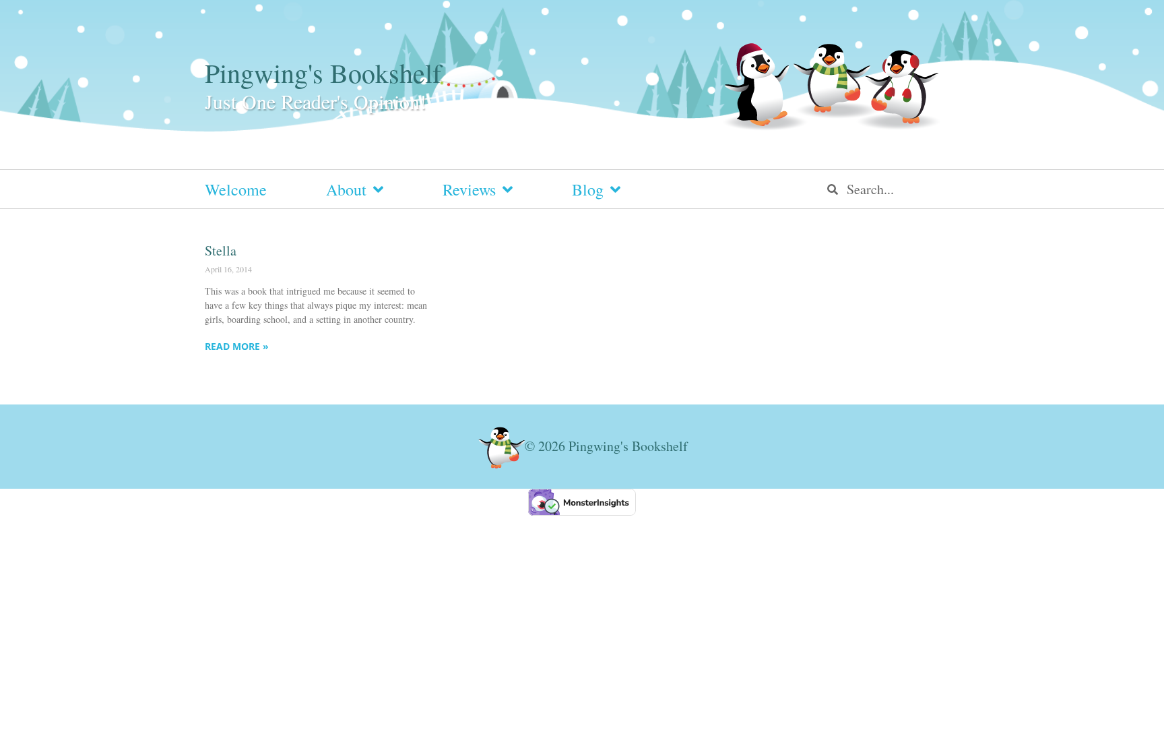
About (346, 189)
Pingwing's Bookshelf (323, 72)
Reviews (469, 189)
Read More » (237, 346)
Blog (588, 189)
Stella (220, 250)
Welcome (236, 189)
